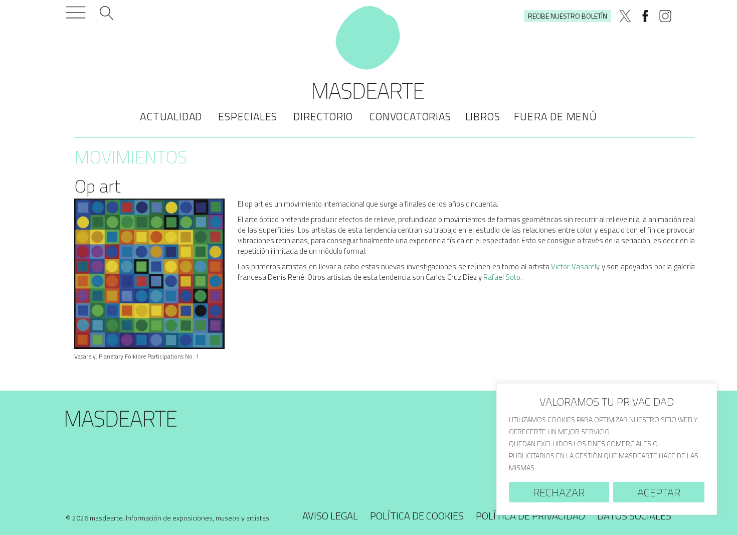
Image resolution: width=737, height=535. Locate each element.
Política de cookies (417, 515)
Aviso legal (330, 515)
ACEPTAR (658, 492)
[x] (625, 16)
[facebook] (645, 16)
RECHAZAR (559, 492)
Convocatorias (410, 116)
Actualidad (171, 116)
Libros (482, 116)
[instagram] (665, 16)
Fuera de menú (555, 116)
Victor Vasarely (575, 266)
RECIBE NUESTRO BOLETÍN (567, 16)
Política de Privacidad (530, 515)
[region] (606, 449)
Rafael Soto (501, 277)
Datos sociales (634, 515)
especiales (247, 116)
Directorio (323, 116)
